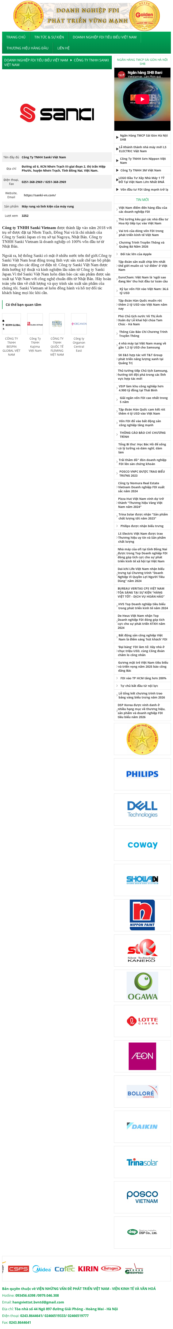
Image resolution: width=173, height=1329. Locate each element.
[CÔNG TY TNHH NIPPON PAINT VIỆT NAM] (142, 915)
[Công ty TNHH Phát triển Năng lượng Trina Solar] (142, 1162)
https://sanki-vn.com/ (40, 195)
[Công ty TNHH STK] (142, 950)
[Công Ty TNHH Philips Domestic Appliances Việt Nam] (142, 774)
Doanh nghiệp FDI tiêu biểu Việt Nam (105, 37)
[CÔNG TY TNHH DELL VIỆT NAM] (142, 809)
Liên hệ (63, 48)
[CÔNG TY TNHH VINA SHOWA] (142, 880)
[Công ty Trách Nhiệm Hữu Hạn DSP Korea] (142, 1232)
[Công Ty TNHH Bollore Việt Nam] (142, 1091)
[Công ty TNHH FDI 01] (142, 739)
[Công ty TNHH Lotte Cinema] (142, 1021)
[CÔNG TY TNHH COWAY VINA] (142, 845)
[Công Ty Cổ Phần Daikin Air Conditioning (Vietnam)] (142, 1127)
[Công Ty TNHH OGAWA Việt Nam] (142, 986)
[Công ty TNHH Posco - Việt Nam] (142, 1197)
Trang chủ (16, 37)
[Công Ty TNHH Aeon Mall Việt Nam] (142, 1056)
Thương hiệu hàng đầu (28, 48)
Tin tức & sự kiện (49, 37)
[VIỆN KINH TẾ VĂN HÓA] (86, 16)
